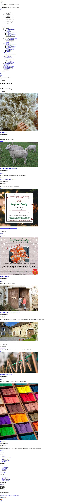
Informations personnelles (6, 479)
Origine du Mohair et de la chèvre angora (8, 179)
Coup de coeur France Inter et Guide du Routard (10, 342)
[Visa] (1, 501)
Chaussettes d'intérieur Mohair (11, 34)
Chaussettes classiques (9, 59)
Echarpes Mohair (8, 51)
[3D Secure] (3, 498)
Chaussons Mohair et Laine (10, 36)
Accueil (3, 26)
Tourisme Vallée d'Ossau (6, 460)
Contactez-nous (4, 468)
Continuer (1, 141)
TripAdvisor (4, 470)
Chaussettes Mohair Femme (10, 32)
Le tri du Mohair (3, 132)
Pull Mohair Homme (7, 43)
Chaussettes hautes (9, 60)
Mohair (3, 91)
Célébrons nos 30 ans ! (4, 276)
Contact (3, 71)
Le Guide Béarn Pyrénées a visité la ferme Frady (10, 312)
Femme (5, 28)
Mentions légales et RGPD (6, 457)
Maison (5, 65)
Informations (2, 484)
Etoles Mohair (8, 55)
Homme (5, 42)
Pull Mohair (8, 30)
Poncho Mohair (8, 31)
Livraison (3, 456)
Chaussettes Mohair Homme (10, 44)
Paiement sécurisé (5, 458)
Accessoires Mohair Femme (10, 38)
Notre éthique (3, 441)
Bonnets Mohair (8, 50)
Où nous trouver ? (5, 469)
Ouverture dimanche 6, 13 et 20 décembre (8, 228)
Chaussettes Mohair (9, 33)
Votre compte (3, 472)
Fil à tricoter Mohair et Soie (8, 68)
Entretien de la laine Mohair (6, 374)
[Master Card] (1, 499)
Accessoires (6, 52)
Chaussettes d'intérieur (9, 61)
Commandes (4, 478)
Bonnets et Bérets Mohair (8, 56)
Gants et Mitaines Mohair (10, 39)
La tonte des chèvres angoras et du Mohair (8, 168)
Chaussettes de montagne (10, 62)
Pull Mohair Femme (9, 29)
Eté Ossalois (4, 461)
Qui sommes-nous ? (5, 467)
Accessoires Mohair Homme (10, 48)
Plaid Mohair (6, 69)
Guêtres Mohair (8, 35)
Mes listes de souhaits (5, 480)
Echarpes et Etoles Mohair (10, 40)
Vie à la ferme (2, 317)
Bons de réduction (5, 477)
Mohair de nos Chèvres (5, 459)
